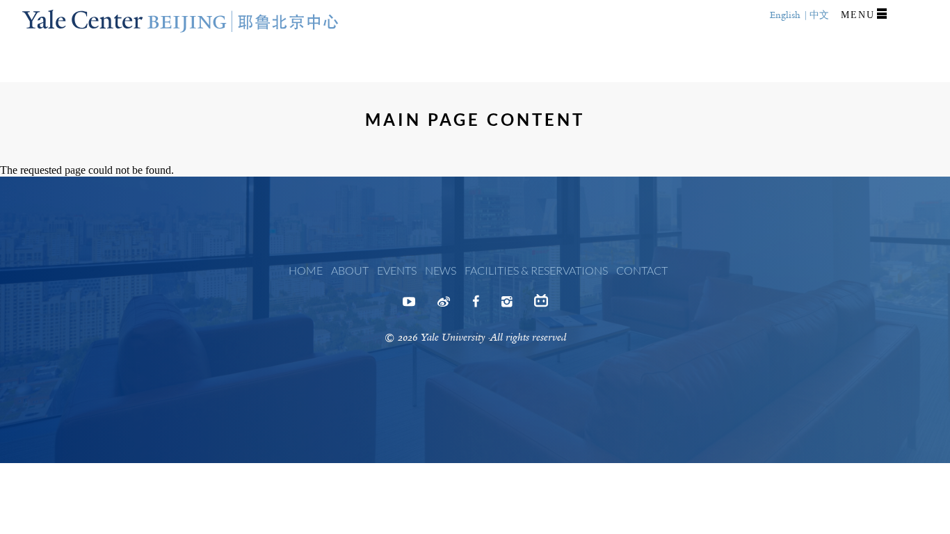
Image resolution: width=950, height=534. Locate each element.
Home (306, 270)
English (785, 15)
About (350, 270)
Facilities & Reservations (536, 270)
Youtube (409, 306)
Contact (642, 270)
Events (397, 270)
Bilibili (541, 306)
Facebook (475, 306)
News (440, 270)
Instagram (506, 306)
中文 (819, 15)
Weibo (443, 306)
